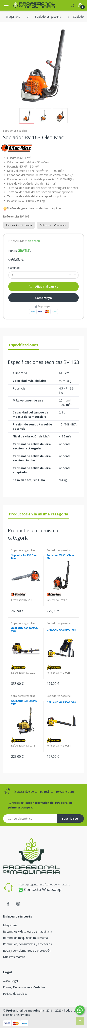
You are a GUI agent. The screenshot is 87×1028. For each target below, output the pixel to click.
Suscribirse (70, 818)
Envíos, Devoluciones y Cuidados (24, 987)
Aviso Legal (10, 981)
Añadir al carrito (46, 286)
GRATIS (23, 250)
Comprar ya (43, 298)
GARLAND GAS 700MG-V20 (24, 630)
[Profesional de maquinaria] (28, 5)
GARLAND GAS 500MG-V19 (24, 702)
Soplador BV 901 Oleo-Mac (60, 557)
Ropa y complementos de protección (27, 950)
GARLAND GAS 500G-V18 (61, 702)
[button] (72, 5)
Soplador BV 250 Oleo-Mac (24, 557)
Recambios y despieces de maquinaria (27, 931)
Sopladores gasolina (15, 130)
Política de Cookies (15, 994)
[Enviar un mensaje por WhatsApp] (80, 1010)
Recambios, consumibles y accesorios (27, 944)
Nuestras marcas (14, 957)
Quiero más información (53, 225)
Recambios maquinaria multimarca (25, 938)
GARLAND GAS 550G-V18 (61, 629)
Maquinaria (10, 925)
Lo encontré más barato (19, 225)
